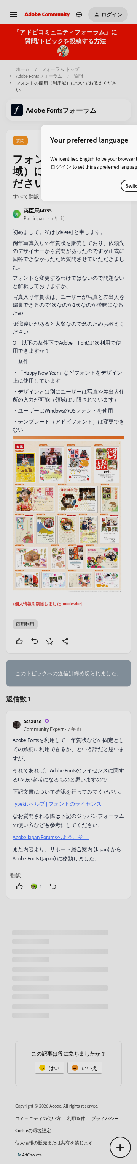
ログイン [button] (61, 166)
